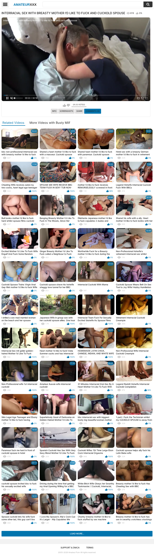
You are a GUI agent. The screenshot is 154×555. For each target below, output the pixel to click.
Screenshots (66, 111)
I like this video (64, 105)
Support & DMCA (70, 547)
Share (79, 111)
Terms (89, 547)
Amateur (25, 4)
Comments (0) (93, 111)
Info (54, 111)
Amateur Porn (74, 552)
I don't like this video (68, 105)
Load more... (77, 533)
